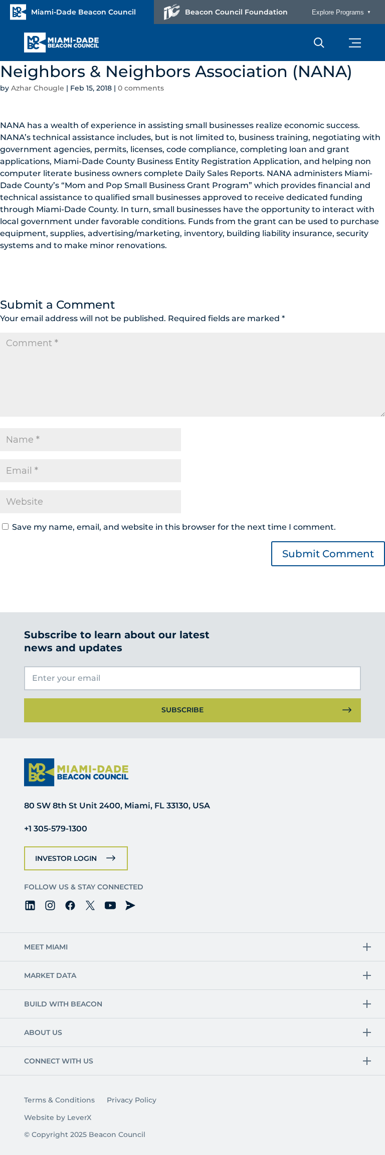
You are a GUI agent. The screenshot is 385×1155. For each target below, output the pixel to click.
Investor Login (66, 858)
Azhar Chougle (37, 88)
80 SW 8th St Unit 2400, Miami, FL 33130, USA (117, 805)
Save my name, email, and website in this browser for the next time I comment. (174, 527)
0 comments (141, 88)
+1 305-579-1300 (55, 828)
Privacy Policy (131, 1099)
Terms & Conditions (59, 1099)
